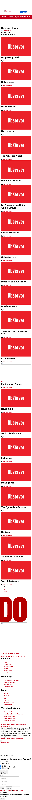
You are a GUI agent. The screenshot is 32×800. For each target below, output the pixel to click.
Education (4, 382)
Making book (7, 482)
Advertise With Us (9, 682)
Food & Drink (8, 664)
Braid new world (9, 306)
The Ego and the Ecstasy (13, 507)
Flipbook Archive (9, 702)
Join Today (4, 771)
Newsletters (7, 673)
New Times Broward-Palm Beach (14, 714)
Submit (8, 788)
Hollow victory (8, 82)
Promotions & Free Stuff (11, 680)
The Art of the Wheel (11, 156)
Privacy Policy (8, 686)
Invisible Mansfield (10, 232)
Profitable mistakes (11, 180)
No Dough (6, 532)
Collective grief (8, 257)
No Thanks (4, 773)
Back (2, 788)
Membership (8, 705)
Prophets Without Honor (13, 281)
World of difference (11, 433)
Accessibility (18, 724)
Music (6, 668)
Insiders (3, 765)
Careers (6, 700)
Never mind (7, 409)
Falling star (6, 458)
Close (2, 799)
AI (23, 724)
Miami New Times (9, 716)
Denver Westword (9, 712)
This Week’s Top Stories (8, 767)
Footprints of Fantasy (12, 384)
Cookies (12, 724)
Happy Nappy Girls (10, 57)
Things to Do (5, 763)
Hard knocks (7, 131)
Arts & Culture (8, 666)
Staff (5, 698)
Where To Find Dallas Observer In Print (13, 656)
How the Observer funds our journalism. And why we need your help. (16, 17)
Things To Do (8, 671)
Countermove (8, 358)
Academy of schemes (12, 556)
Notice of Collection (6, 790)
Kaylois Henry (7, 61)
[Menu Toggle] (2, 12)
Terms (8, 724)
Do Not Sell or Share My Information (12, 738)
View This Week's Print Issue (10, 653)
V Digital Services (9, 720)
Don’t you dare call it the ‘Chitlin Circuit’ (13, 206)
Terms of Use (8, 684)
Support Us (24, 12)
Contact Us (7, 696)
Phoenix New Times (10, 718)
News (5, 662)
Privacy (3, 724)
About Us (7, 694)
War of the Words (10, 581)
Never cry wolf (8, 106)
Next (5, 591)
